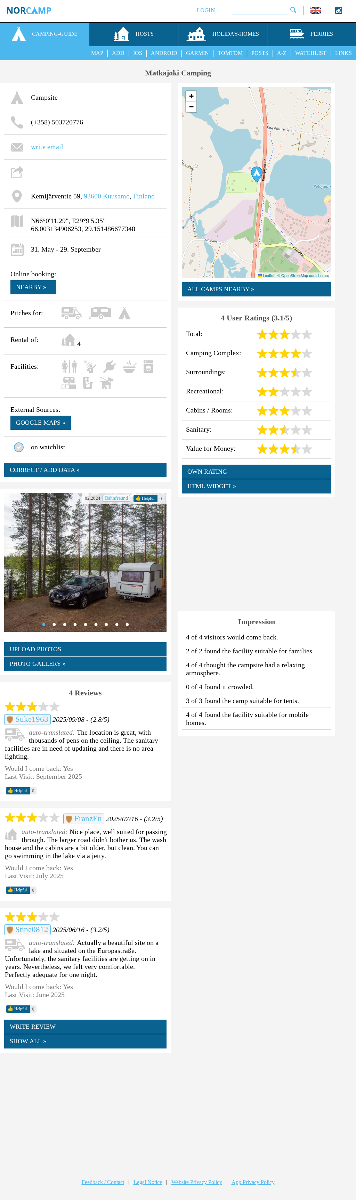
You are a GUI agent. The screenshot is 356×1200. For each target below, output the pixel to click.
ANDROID (164, 53)
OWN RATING (207, 471)
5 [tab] (85, 624)
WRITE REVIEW (33, 1026)
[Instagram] (338, 12)
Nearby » (31, 287)
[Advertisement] (85, 1109)
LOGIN (206, 10)
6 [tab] (95, 624)
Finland (144, 196)
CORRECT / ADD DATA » (45, 469)
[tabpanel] (85, 562)
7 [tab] (106, 624)
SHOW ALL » (28, 1041)
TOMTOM (230, 53)
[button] (256, 174)
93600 (92, 196)
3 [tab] (64, 624)
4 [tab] (75, 624)
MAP (97, 53)
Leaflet (268, 275)
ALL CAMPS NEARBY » (220, 289)
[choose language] (315, 12)
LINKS (343, 53)
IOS (137, 53)
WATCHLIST (310, 53)
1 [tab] (43, 624)
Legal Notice (148, 1182)
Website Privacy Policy (196, 1182)
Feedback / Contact (103, 1182)
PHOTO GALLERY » (38, 663)
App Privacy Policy (253, 1182)
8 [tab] (116, 624)
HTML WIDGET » (211, 486)
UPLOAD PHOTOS (35, 649)
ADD (118, 53)
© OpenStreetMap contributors (303, 275)
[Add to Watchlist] (19, 447)
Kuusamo (116, 196)
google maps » (40, 422)
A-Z (281, 53)
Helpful (144, 498)
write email (47, 146)
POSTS (259, 53)
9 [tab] (127, 624)
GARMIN (197, 53)
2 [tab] (54, 624)
